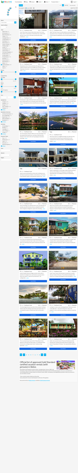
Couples (5, 101)
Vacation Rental (6, 64)
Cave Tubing (6, 130)
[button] (8, 14)
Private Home (6, 53)
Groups (5, 104)
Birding (4, 127)
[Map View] (63, 5)
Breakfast (5, 120)
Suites (4, 63)
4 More (3, 146)
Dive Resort (5, 41)
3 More (3, 109)
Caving (4, 132)
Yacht (4, 67)
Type (21, 5)
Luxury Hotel (6, 50)
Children (5, 108)
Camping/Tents (6, 37)
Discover (5, 142)
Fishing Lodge (6, 45)
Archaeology (6, 126)
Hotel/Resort (6, 48)
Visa (4, 138)
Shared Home (5, 60)
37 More (4, 121)
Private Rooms (6, 56)
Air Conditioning (7, 115)
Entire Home (6, 42)
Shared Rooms (6, 61)
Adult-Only (5, 31)
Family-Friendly (6, 44)
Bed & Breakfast (6, 34)
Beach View (6, 117)
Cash (4, 141)
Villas (4, 66)
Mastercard (6, 139)
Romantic (5, 58)
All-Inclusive (5, 33)
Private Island (6, 55)
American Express (7, 144)
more (27, 36)
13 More (4, 133)
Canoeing (5, 129)
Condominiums (6, 39)
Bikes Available (6, 118)
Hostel (4, 47)
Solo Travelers (6, 106)
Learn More (33, 39)
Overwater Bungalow (7, 52)
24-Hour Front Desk (7, 113)
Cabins (5, 36)
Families (5, 103)
